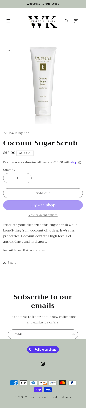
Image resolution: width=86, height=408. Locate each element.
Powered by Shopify (59, 397)
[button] (8, 21)
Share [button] (12, 262)
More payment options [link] (43, 215)
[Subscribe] (73, 334)
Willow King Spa (35, 397)
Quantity (9, 170)
